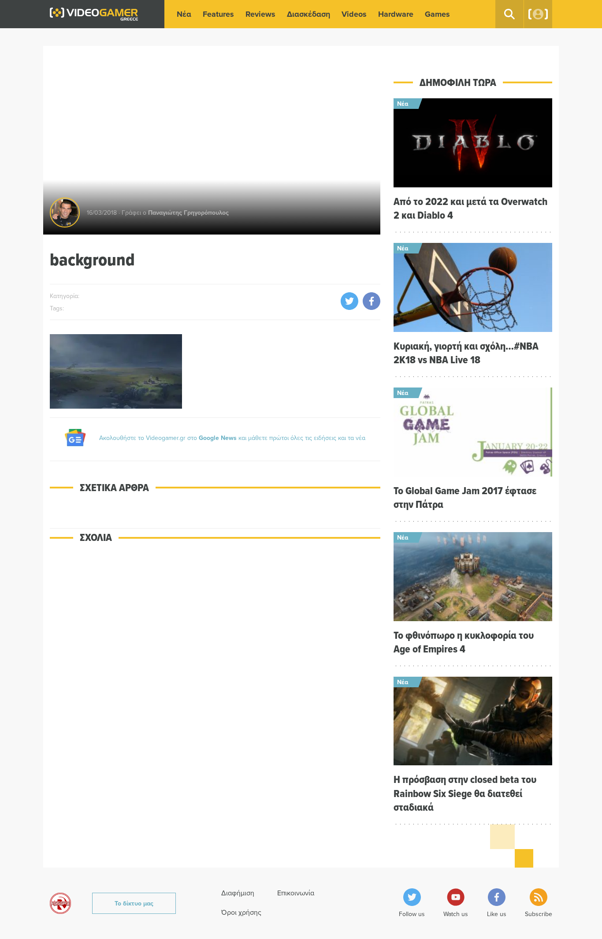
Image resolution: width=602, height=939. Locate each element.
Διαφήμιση (237, 893)
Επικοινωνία (295, 893)
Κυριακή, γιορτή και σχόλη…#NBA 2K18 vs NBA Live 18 (466, 352)
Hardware (395, 14)
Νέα (184, 14)
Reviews (260, 14)
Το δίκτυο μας (134, 903)
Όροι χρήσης (241, 912)
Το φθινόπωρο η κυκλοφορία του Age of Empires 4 (464, 641)
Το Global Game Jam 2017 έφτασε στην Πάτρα (465, 497)
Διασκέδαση (308, 14)
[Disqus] (215, 677)
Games (437, 14)
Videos (354, 14)
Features (218, 14)
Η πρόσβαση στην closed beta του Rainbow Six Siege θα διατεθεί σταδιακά (465, 792)
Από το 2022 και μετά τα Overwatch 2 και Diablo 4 (470, 208)
